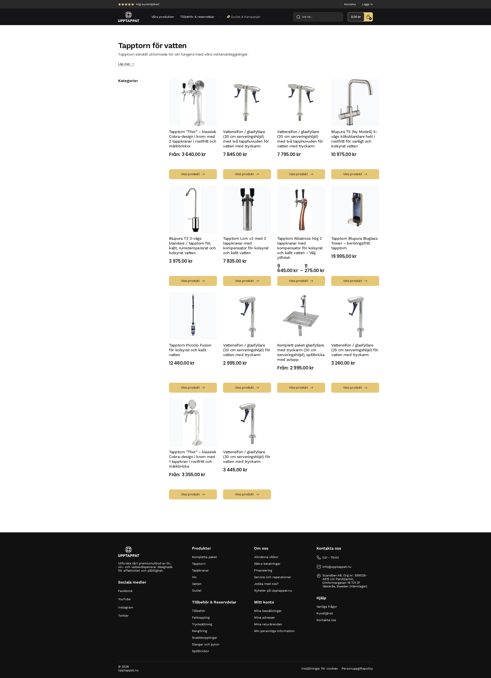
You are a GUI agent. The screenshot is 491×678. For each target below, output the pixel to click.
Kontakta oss (326, 620)
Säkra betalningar (267, 564)
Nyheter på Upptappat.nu (273, 590)
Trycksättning (202, 624)
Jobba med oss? (266, 584)
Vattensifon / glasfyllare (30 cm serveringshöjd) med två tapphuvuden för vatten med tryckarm (246, 138)
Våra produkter (163, 17)
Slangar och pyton (205, 644)
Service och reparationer (272, 577)
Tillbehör (198, 611)
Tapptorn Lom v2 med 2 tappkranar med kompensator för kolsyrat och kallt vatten (246, 245)
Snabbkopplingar (204, 637)
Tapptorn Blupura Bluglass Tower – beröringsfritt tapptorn (354, 243)
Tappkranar (200, 570)
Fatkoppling (201, 617)
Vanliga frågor (326, 606)
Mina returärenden (268, 624)
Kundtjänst (324, 613)
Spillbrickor (200, 651)
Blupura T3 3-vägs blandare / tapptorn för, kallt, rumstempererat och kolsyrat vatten (192, 245)
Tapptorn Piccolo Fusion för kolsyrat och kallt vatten (190, 350)
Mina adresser (264, 617)
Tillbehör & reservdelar (197, 17)
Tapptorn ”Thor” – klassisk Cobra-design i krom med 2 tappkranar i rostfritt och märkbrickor (192, 138)
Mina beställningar (268, 611)
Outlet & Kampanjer (245, 17)
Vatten (197, 584)
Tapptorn (199, 564)
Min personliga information (274, 631)
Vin (194, 577)
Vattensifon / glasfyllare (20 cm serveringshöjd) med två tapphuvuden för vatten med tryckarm (300, 138)
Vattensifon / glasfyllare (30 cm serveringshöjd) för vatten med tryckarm (246, 457)
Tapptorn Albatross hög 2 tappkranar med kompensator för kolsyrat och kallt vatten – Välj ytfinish (300, 248)
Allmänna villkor (266, 557)
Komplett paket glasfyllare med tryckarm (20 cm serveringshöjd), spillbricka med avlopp (300, 352)
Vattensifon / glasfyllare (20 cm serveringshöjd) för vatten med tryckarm (246, 350)
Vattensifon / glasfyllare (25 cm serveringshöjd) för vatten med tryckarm (354, 350)
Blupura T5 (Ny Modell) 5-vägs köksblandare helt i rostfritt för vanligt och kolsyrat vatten (354, 138)
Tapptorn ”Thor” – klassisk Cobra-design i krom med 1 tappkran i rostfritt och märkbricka (192, 459)
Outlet (197, 590)
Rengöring (199, 631)
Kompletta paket (204, 557)
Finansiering (263, 570)
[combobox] (318, 16)
